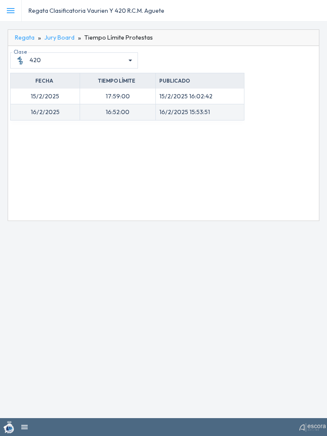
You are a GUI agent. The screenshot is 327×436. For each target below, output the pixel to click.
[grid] (127, 96)
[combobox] (82, 60)
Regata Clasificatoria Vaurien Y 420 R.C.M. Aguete (96, 10)
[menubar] (319, 10)
